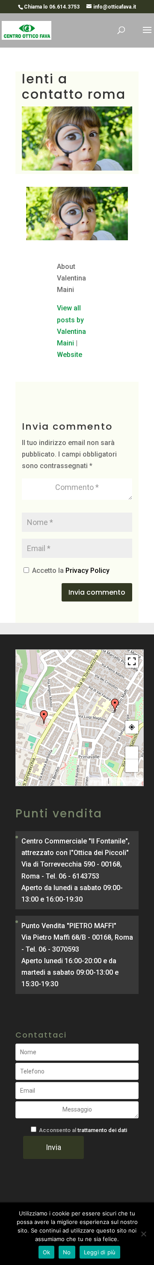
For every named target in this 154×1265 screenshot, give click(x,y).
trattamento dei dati (102, 1130)
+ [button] (132, 752)
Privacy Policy (87, 570)
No (67, 1252)
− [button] (132, 765)
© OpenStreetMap (126, 781)
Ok (46, 1252)
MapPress (98, 781)
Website (69, 355)
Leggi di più (100, 1252)
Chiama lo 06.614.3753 (52, 7)
